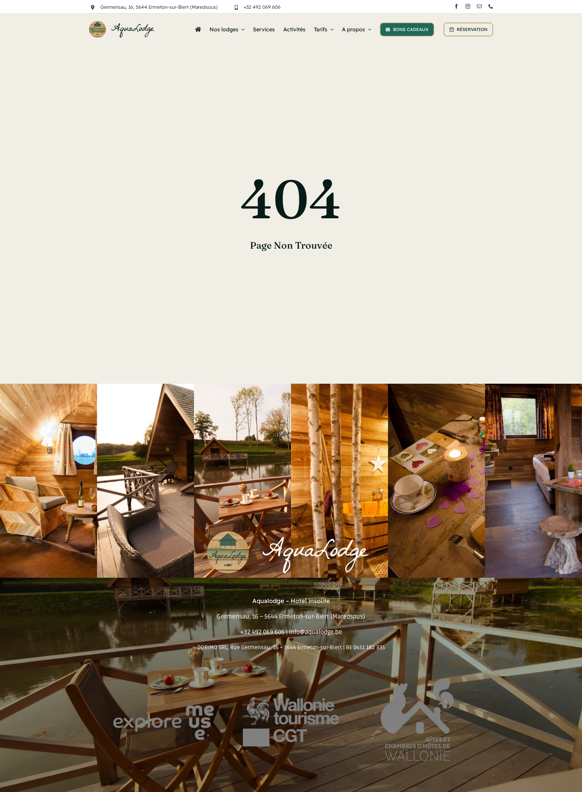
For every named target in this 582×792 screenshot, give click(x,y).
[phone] (490, 6)
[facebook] (456, 6)
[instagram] (467, 6)
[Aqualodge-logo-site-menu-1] (123, 24)
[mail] (479, 6)
